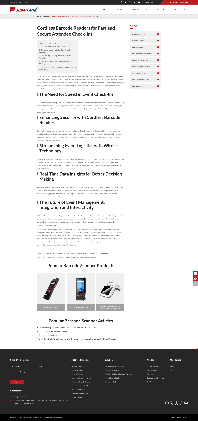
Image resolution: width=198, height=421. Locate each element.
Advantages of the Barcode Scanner (53, 331)
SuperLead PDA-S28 (51, 307)
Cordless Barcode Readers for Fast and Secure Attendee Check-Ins (74, 16)
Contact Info (16, 390)
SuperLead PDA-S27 (80, 307)
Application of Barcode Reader (51, 335)
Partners (150, 374)
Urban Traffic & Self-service (114, 366)
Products (106, 9)
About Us (160, 9)
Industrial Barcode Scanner (141, 60)
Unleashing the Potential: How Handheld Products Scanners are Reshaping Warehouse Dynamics (77, 339)
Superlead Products (80, 360)
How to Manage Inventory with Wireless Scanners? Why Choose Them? (67, 328)
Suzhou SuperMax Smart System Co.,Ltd (33, 417)
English (146, 2)
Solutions (121, 9)
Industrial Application (113, 378)
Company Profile (153, 366)
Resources (135, 9)
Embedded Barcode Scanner (142, 54)
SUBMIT (17, 382)
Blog (148, 9)
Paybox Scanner (138, 47)
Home (42, 16)
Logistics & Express (112, 370)
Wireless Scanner (138, 41)
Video (172, 366)
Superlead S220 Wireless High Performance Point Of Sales (110, 307)
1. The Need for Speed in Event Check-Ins (53, 46)
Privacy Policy (182, 417)
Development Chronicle (155, 378)
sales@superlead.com (180, 2)
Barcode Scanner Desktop (141, 67)
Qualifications (152, 370)
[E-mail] (195, 273)
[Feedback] (195, 278)
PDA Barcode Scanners (140, 80)
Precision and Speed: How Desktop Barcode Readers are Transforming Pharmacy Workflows (75, 253)
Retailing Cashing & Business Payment (118, 374)
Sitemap (172, 417)
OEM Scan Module (139, 73)
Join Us (149, 382)
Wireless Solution (111, 382)
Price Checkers (137, 86)
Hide (54, 43)
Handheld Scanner (138, 34)
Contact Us (175, 9)
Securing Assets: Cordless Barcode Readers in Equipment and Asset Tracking (69, 257)
